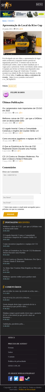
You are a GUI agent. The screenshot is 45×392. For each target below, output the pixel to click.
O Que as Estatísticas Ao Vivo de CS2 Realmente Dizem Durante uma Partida (19, 147)
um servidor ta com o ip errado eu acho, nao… (21, 291)
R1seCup (12, 86)
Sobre (10, 352)
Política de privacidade (17, 361)
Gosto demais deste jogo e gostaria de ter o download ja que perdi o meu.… (19, 305)
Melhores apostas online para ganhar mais (19, 277)
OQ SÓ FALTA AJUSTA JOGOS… (17, 298)
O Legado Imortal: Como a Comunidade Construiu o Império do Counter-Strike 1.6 (20, 129)
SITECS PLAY (14, 366)
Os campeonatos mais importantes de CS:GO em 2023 (22, 109)
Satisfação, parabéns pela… (14, 324)
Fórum (11, 348)
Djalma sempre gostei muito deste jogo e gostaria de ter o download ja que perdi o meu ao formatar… (22, 315)
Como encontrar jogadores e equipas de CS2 (21, 139)
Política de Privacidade (27, 389)
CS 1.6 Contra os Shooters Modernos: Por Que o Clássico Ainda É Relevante (20, 157)
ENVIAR (10, 214)
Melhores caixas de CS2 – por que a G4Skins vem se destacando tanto (22, 119)
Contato (11, 357)
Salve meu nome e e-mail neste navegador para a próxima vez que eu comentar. (21, 208)
